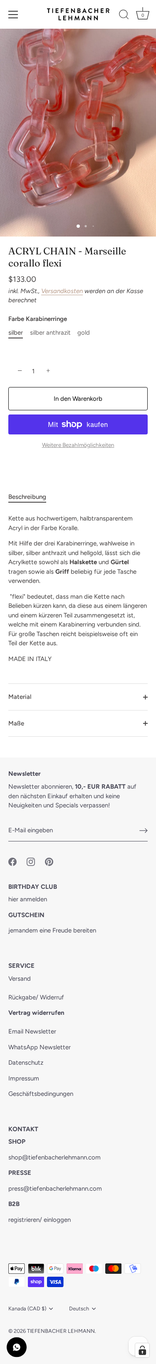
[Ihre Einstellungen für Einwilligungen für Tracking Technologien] (142, 1350)
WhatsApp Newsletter (39, 1047)
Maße (16, 723)
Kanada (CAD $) (27, 1308)
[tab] (31, 497)
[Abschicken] (143, 830)
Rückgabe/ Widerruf (36, 997)
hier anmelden (27, 899)
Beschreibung (27, 497)
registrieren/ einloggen (39, 1219)
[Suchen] (124, 16)
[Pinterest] (49, 861)
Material (19, 696)
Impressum (23, 1078)
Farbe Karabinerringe (37, 319)
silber (15, 332)
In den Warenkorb (78, 398)
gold (83, 332)
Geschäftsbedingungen (40, 1094)
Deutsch (79, 1308)
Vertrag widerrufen (36, 1012)
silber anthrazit (50, 332)
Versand (19, 978)
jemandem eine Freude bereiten (52, 930)
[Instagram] (31, 861)
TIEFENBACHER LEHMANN (61, 1331)
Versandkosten (62, 291)
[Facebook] (12, 861)
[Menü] (13, 14)
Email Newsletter (32, 1031)
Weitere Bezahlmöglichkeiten (78, 445)
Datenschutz (25, 1062)
